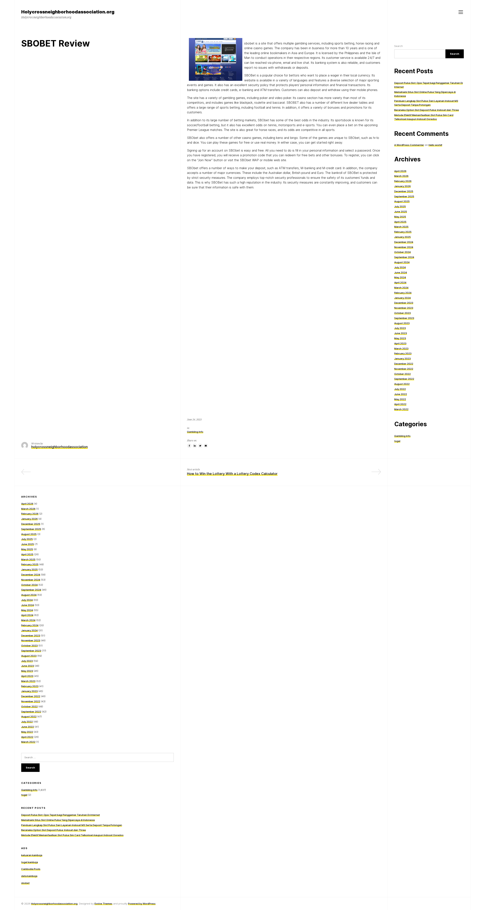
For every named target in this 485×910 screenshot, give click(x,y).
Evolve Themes (103, 903)
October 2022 (402, 373)
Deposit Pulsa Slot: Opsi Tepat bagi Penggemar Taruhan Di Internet (60, 814)
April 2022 (400, 404)
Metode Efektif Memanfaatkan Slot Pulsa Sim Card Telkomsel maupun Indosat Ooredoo (72, 835)
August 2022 (402, 383)
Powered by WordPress (142, 903)
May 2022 (400, 399)
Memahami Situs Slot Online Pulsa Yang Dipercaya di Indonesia (58, 819)
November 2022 (403, 368)
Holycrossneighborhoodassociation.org (54, 903)
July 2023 (400, 328)
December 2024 (403, 241)
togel (397, 441)
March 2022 (401, 409)
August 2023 (402, 323)
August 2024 (402, 262)
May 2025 (400, 216)
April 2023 (400, 343)
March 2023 (401, 348)
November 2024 (403, 247)
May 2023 (400, 338)
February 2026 (402, 181)
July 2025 (400, 206)
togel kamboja (29, 862)
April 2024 (400, 282)
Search (398, 45)
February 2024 (402, 292)
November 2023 (403, 307)
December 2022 (403, 363)
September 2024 (404, 257)
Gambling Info (195, 431)
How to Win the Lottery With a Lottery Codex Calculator (232, 474)
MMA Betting (163, 474)
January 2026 (402, 186)
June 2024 (400, 272)
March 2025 (401, 226)
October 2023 (402, 312)
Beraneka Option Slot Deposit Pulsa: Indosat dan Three (426, 109)
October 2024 (402, 252)
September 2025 (404, 196)
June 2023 (400, 333)
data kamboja (29, 875)
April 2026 (400, 171)
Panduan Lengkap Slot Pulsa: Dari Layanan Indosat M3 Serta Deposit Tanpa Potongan (71, 825)
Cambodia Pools (30, 868)
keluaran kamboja (31, 855)
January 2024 (402, 297)
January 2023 (402, 358)
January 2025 (402, 236)
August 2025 (402, 201)
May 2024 (400, 277)
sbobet (25, 882)
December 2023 (403, 302)
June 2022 (400, 394)
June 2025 (400, 211)
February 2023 (402, 353)
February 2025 (402, 231)
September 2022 (404, 378)
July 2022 (400, 388)
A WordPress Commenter (409, 144)
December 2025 (403, 191)
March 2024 (401, 287)
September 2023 (404, 318)
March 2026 (401, 175)
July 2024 (400, 267)
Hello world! (435, 144)
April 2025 (400, 221)
